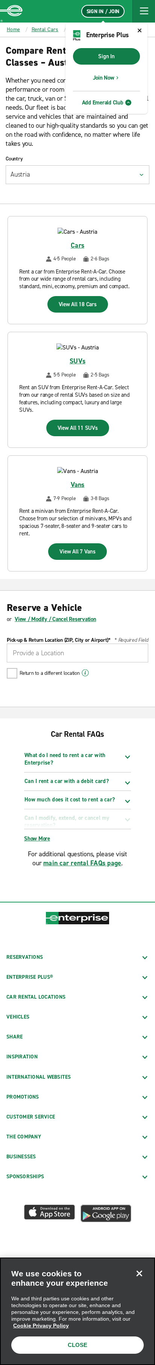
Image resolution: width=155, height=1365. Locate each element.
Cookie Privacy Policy (41, 1326)
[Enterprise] (11, 11)
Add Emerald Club (102, 102)
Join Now (103, 78)
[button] (143, 11)
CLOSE (77, 1345)
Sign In (106, 56)
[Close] (139, 1273)
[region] (77, 1311)
